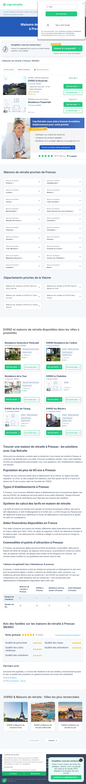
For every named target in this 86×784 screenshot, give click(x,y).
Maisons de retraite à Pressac (13, 14)
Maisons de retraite (16, 12)
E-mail (49, 7)
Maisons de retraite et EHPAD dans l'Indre (61, 296)
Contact (47, 767)
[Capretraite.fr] (13, 5)
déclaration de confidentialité (65, 35)
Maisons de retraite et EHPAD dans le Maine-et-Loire (62, 287)
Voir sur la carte (9, 69)
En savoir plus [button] (72, 92)
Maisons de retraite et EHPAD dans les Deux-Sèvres (21, 287)
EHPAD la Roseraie (10, 681)
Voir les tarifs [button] (72, 86)
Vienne (23, 681)
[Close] (81, 760)
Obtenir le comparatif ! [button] (64, 48)
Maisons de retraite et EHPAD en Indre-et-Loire (22, 296)
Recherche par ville (42, 69)
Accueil (6, 12)
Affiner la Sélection (24, 69)
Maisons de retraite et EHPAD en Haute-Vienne (22, 306)
